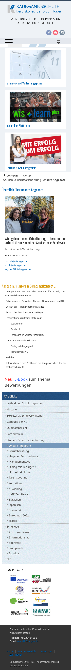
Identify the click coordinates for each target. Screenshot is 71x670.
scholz (8, 265)
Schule (27, 176)
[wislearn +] (35, 106)
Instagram (62, 32)
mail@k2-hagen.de (27, 641)
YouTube (55, 32)
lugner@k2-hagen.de (18, 269)
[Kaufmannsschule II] (35, 9)
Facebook (49, 32)
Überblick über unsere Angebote (22, 189)
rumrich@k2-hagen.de (16, 261)
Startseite (12, 176)
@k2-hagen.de (18, 265)
